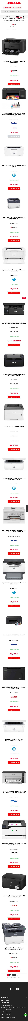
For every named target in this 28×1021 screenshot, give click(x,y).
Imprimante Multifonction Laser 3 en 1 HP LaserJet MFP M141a (14, 479)
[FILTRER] (27, 510)
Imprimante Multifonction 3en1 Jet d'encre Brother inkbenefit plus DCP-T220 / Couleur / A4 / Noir (14, 114)
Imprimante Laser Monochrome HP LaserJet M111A (14, 166)
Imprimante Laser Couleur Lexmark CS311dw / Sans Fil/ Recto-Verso (14, 844)
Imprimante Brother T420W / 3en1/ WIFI (14, 635)
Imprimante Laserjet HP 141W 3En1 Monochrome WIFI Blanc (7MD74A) (14, 740)
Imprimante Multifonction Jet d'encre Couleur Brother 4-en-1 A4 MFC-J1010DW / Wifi (14, 531)
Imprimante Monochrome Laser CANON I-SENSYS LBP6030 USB (14, 896)
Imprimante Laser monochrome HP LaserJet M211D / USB (14, 583)
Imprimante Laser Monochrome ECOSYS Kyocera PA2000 (14, 61)
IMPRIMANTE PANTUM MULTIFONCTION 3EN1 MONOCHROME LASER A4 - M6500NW (14, 322)
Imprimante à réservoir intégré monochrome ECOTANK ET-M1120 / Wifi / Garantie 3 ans (14, 792)
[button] (14, 84)
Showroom (8, 7)
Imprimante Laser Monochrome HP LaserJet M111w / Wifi (14, 270)
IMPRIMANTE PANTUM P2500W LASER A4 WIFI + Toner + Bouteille (14, 374)
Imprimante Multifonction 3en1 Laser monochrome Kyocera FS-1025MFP (14, 948)
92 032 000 (18, 7)
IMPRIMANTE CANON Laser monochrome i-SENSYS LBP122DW (14, 687)
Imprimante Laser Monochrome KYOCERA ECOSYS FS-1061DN (14, 218)
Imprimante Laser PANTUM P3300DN (14, 426)
